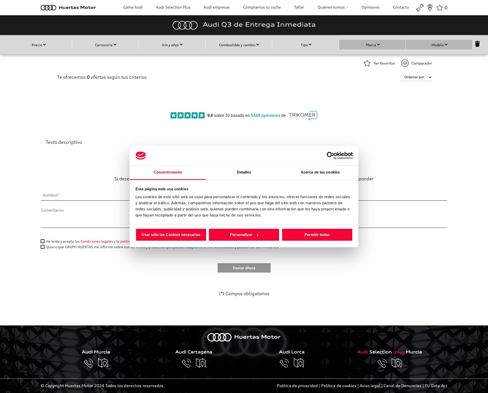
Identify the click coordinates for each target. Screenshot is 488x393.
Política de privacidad (297, 385)
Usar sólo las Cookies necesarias (171, 234)
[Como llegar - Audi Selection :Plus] (397, 363)
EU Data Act (436, 385)
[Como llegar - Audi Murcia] (103, 363)
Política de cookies (338, 385)
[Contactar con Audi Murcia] (91, 363)
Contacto (401, 7)
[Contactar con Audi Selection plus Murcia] (384, 363)
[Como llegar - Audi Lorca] (299, 363)
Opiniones (370, 7)
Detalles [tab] (244, 172)
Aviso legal (370, 385)
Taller (299, 7)
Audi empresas (217, 7)
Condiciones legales (97, 241)
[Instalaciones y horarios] (430, 7)
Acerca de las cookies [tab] (320, 172)
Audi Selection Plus (173, 7)
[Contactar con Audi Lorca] (287, 363)
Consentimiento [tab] (168, 172)
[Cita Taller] (419, 7)
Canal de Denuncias (402, 385)
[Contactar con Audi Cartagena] (189, 363)
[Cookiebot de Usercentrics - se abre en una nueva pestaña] (330, 155)
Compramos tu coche (262, 7)
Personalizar (241, 234)
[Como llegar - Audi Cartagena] (201, 363)
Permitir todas (317, 234)
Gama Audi (133, 7)
